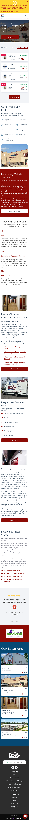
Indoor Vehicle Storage (14, 787)
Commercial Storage (14, 784)
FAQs (14, 800)
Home (14, 775)
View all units (14, 97)
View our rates (14, 520)
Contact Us (14, 790)
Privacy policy (14, 815)
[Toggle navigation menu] (26, 15)
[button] (4, 155)
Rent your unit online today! (9, 11)
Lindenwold (22, 47)
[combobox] (14, 762)
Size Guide (14, 803)
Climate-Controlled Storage (14, 781)
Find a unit (14, 369)
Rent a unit (25, 19)
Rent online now (14, 211)
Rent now (14, 440)
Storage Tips (14, 807)
